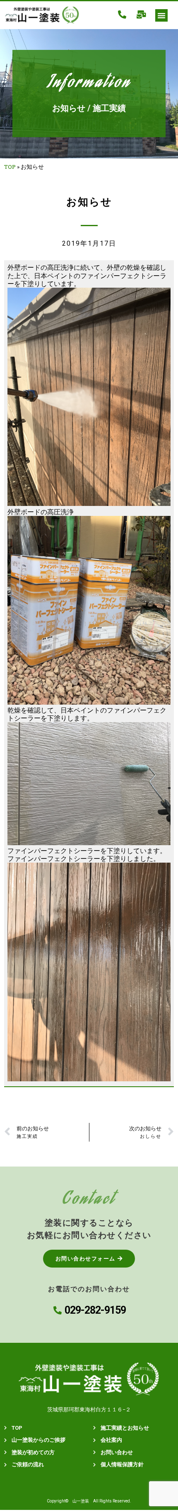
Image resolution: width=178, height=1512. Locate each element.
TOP (10, 166)
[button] (161, 15)
